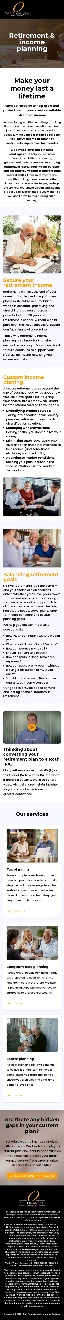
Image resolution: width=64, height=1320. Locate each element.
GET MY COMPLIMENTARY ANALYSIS (32, 1176)
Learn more (14, 911)
